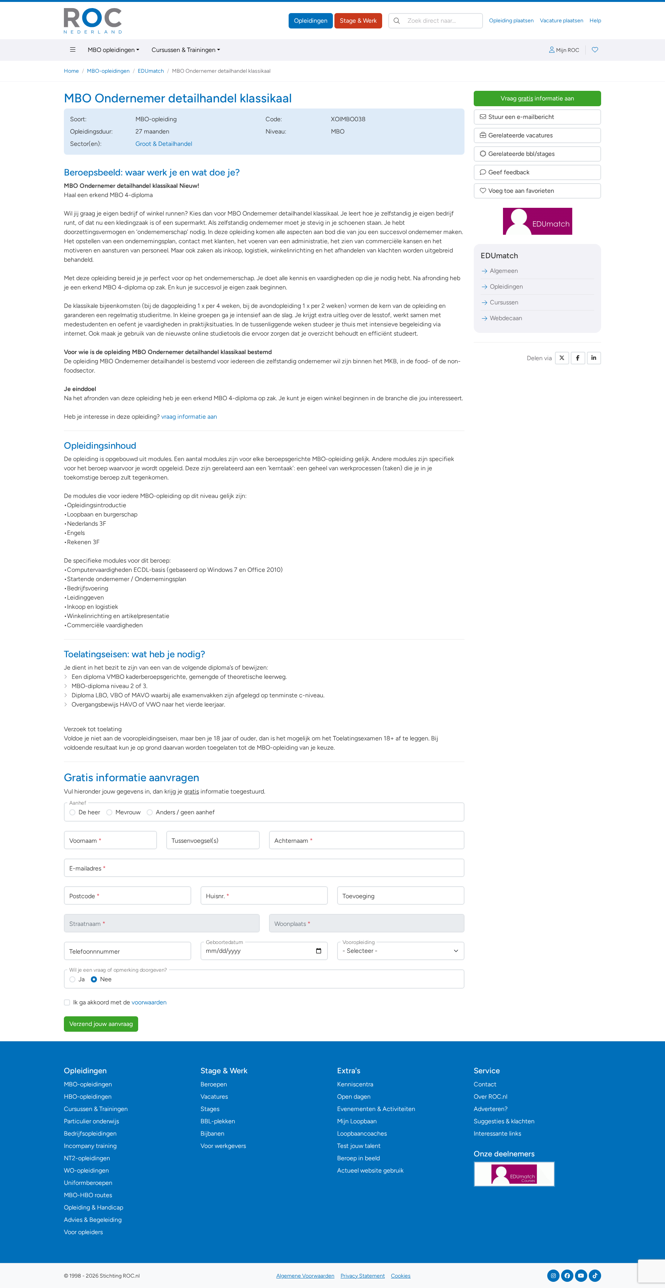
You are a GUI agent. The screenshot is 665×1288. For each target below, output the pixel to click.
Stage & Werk (358, 20)
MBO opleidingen (111, 49)
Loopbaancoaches (362, 1133)
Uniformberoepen (88, 1182)
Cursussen (504, 302)
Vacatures (214, 1096)
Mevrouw (127, 812)
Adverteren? (491, 1109)
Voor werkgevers (223, 1145)
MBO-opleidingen (108, 71)
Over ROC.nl (490, 1096)
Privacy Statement (363, 1276)
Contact (485, 1084)
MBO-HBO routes (88, 1195)
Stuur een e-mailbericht (521, 116)
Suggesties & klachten (504, 1121)
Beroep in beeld (358, 1158)
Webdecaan (506, 318)
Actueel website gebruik (370, 1170)
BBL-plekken (218, 1121)
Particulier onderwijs (91, 1121)
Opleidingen (310, 20)
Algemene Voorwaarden (305, 1276)
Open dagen (354, 1096)
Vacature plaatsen (561, 20)
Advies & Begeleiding (93, 1219)
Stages (210, 1109)
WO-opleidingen (86, 1170)
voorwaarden (149, 1002)
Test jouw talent (359, 1145)
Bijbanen (212, 1133)
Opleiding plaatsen (511, 20)
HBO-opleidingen (88, 1096)
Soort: (78, 119)
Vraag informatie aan (537, 98)
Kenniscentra (355, 1084)
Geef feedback (509, 172)
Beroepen (214, 1084)
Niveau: (276, 131)
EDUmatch (151, 71)
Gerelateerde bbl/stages (521, 153)
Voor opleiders (83, 1232)
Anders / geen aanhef (185, 812)
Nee (106, 979)
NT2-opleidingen (87, 1158)
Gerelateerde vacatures (520, 135)
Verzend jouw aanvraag (101, 1023)
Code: (274, 119)
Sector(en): (86, 143)
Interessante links (497, 1133)
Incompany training (90, 1145)
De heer (89, 812)
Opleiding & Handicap (93, 1207)
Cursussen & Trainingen (184, 49)
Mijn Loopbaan (357, 1121)
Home (71, 71)
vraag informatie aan (189, 416)
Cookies (401, 1276)
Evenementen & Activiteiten (376, 1109)
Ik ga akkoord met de (120, 1002)
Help (595, 20)
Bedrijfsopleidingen (90, 1133)
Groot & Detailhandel (163, 143)
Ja (82, 979)
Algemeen (504, 270)
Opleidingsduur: (91, 131)
